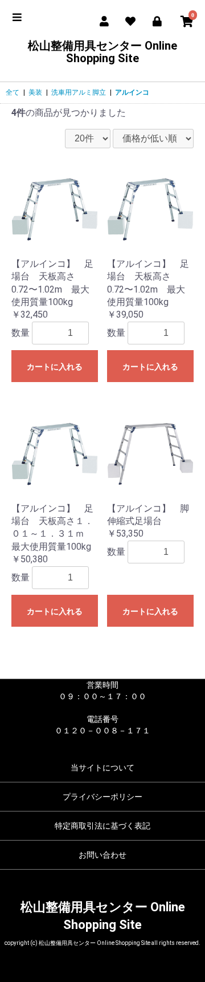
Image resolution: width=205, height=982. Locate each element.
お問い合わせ (102, 854)
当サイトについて (102, 767)
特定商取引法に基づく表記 (102, 825)
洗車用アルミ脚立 (78, 92)
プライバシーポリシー (102, 796)
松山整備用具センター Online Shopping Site (102, 51)
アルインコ (132, 92)
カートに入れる (55, 366)
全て (12, 92)
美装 (35, 92)
